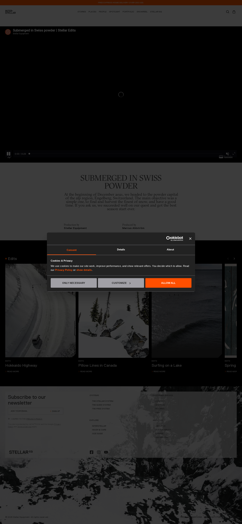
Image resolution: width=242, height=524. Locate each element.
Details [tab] (121, 249)
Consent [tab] (72, 249)
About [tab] (170, 249)
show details (84, 269)
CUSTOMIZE (119, 283)
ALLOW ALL (168, 283)
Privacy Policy (64, 269)
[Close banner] (190, 239)
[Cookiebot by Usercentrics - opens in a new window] (168, 238)
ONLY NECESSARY (73, 283)
